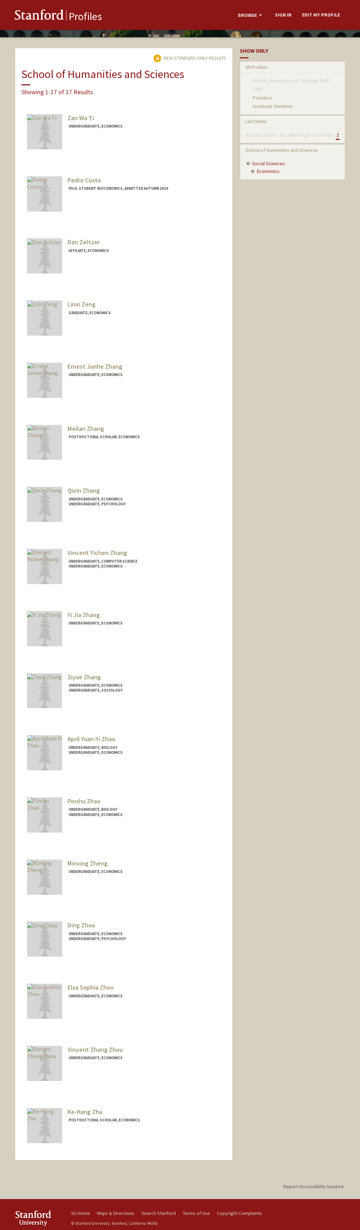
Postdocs (262, 98)
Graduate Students (272, 106)
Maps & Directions (115, 1213)
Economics (268, 171)
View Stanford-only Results (194, 58)
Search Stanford (158, 1213)
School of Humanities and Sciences (281, 150)
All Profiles (256, 67)
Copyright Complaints (239, 1213)
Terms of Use (196, 1213)
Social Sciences (268, 163)
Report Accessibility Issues (312, 1186)
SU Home (80, 1213)
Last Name (256, 121)
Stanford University (39, 1218)
